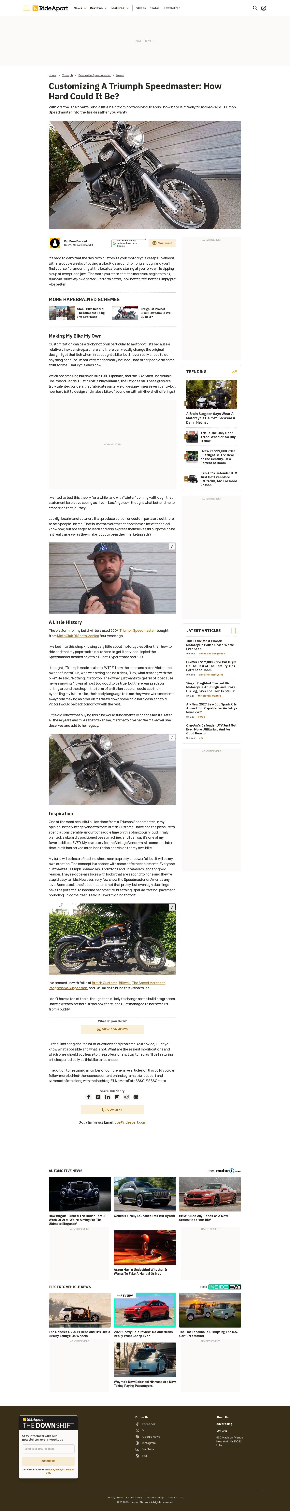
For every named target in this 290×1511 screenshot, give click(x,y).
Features (117, 8)
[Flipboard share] (117, 1097)
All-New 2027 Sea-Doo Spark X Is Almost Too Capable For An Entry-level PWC (211, 708)
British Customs (104, 983)
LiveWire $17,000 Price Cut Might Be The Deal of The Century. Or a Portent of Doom (211, 666)
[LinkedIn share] (107, 1097)
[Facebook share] (88, 1097)
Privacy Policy (54, 1469)
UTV (201, 738)
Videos (141, 8)
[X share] (98, 1097)
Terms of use (175, 1497)
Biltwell (124, 983)
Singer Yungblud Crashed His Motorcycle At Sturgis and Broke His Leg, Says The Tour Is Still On (211, 687)
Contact (221, 1430)
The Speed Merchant (148, 983)
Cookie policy (134, 1497)
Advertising (224, 1424)
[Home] (51, 8)
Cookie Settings (155, 1497)
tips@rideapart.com (130, 1122)
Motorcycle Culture (209, 695)
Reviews (96, 8)
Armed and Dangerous (212, 653)
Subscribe (48, 1461)
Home (52, 75)
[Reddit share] (126, 1097)
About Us (222, 1417)
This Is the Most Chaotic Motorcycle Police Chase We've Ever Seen (210, 645)
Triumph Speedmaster (137, 630)
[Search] (255, 8)
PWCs (201, 716)
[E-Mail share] (136, 1097)
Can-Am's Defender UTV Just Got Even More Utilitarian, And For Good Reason (211, 729)
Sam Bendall (78, 241)
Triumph (67, 75)
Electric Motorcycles (211, 674)
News (78, 8)
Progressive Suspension (68, 988)
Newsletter (172, 8)
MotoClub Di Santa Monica (78, 636)
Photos (155, 8)
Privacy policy (115, 1497)
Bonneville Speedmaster (95, 75)
